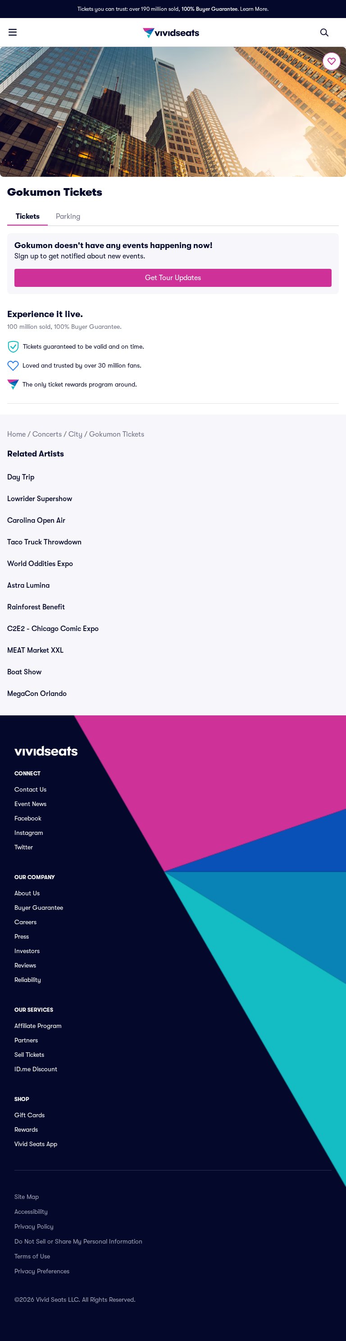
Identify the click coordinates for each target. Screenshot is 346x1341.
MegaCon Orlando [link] (37, 694)
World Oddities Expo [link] (40, 564)
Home (16, 434)
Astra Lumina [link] (28, 585)
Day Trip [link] (20, 477)
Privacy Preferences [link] (41, 1271)
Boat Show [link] (24, 672)
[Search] (324, 32)
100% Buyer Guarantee (209, 9)
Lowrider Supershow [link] (39, 499)
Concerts (47, 434)
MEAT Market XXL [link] (35, 650)
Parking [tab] (68, 216)
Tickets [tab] (28, 216)
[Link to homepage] (173, 32)
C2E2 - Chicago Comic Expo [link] (53, 629)
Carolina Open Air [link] (36, 520)
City (75, 434)
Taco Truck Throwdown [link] (44, 542)
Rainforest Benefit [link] (36, 607)
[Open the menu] (12, 32)
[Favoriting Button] (332, 61)
